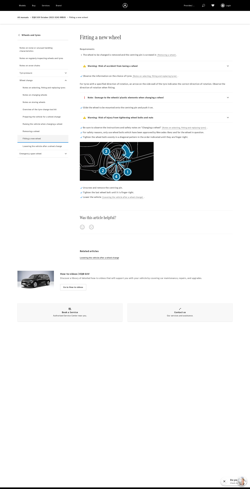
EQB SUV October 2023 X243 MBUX (49, 17)
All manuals (23, 17)
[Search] (203, 5)
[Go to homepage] (125, 5)
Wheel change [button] (26, 80)
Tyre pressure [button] (26, 73)
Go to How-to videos (73, 287)
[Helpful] (82, 227)
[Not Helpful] (91, 227)
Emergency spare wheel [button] (30, 153)
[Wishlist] (213, 5)
